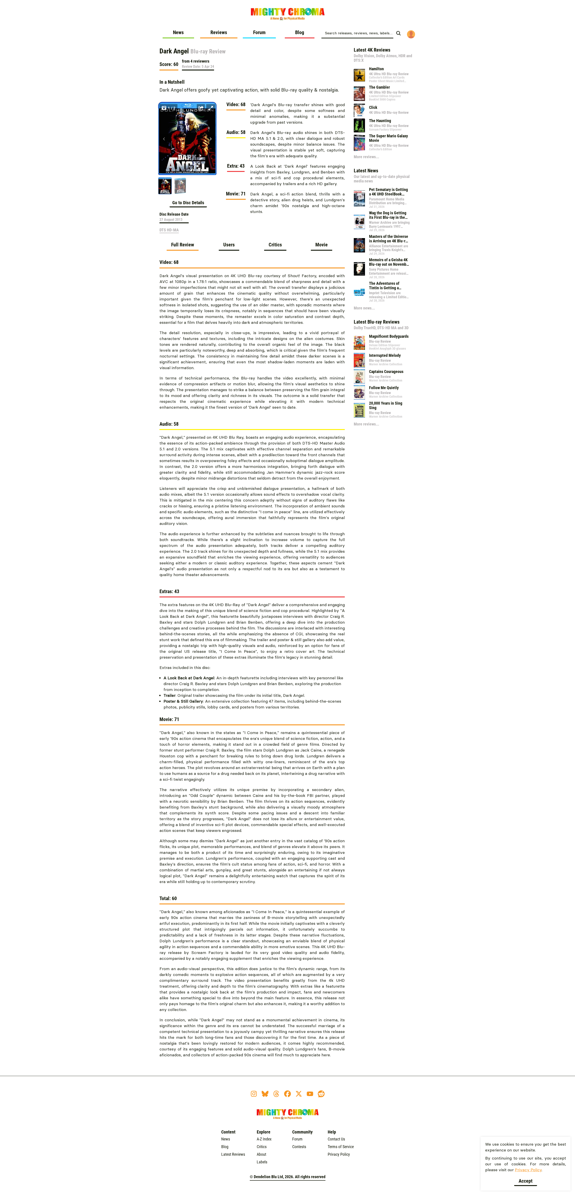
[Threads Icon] (276, 1093)
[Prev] (163, 138)
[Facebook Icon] (287, 1093)
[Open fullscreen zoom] (210, 108)
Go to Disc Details (188, 202)
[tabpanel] (252, 661)
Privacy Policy (528, 1169)
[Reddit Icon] (321, 1093)
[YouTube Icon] (310, 1093)
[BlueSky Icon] (265, 1093)
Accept (526, 1181)
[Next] (210, 138)
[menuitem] (178, 34)
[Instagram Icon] (253, 1093)
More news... (364, 308)
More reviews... (366, 156)
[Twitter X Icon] (298, 1093)
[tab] (183, 246)
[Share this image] (201, 108)
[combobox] (357, 32)
